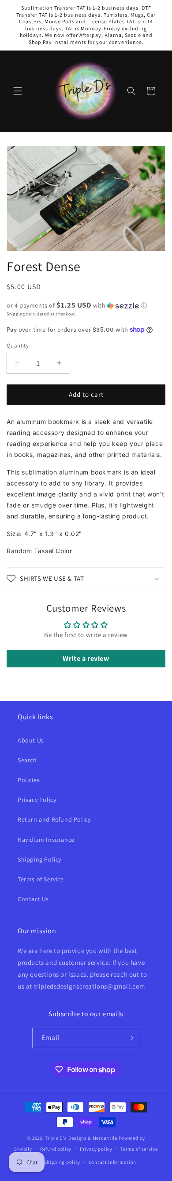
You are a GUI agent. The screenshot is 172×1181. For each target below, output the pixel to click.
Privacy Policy (37, 800)
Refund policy (55, 1149)
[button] (17, 91)
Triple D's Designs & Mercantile (81, 1138)
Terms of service (138, 1149)
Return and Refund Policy (54, 819)
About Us (31, 740)
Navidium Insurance (46, 840)
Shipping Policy (39, 859)
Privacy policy (96, 1149)
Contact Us (33, 899)
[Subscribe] (130, 1038)
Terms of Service (41, 879)
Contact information (112, 1162)
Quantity (18, 345)
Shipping (16, 314)
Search (27, 760)
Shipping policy (62, 1162)
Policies (29, 780)
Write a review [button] (86, 658)
